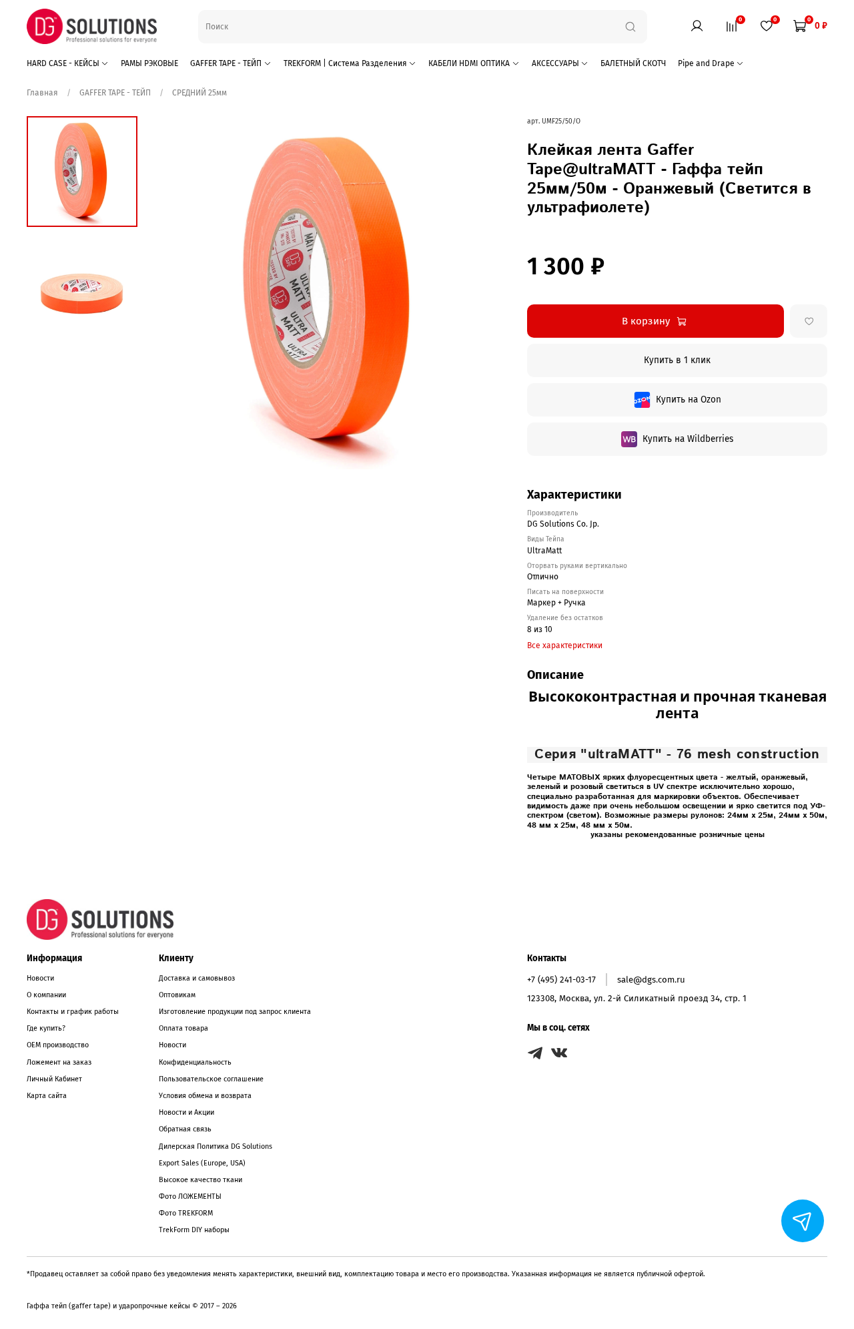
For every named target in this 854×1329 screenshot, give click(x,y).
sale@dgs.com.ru (651, 980)
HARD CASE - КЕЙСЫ (63, 63)
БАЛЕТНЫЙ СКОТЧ (633, 63)
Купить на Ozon (688, 399)
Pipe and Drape (706, 63)
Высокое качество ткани (200, 1179)
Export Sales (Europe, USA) (202, 1163)
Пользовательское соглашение (211, 1079)
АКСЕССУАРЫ (555, 63)
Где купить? (46, 1028)
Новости (40, 978)
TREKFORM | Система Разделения (345, 63)
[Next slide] (487, 292)
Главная (43, 92)
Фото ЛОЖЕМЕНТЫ (190, 1196)
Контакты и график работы (73, 1011)
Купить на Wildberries (688, 439)
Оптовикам (177, 995)
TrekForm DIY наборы (194, 1230)
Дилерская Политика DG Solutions (215, 1146)
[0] (731, 25)
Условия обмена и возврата (205, 1095)
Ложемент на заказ (59, 1062)
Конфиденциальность (195, 1062)
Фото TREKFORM (186, 1213)
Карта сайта (47, 1095)
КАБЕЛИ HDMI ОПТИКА (469, 63)
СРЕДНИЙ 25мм (199, 92)
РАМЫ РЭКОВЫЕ (149, 63)
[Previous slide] (174, 292)
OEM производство (58, 1045)
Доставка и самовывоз (197, 978)
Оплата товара (183, 1028)
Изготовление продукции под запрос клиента (235, 1011)
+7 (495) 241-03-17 (561, 980)
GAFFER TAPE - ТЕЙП (226, 63)
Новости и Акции (186, 1112)
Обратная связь (185, 1129)
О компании (46, 995)
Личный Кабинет (54, 1079)
